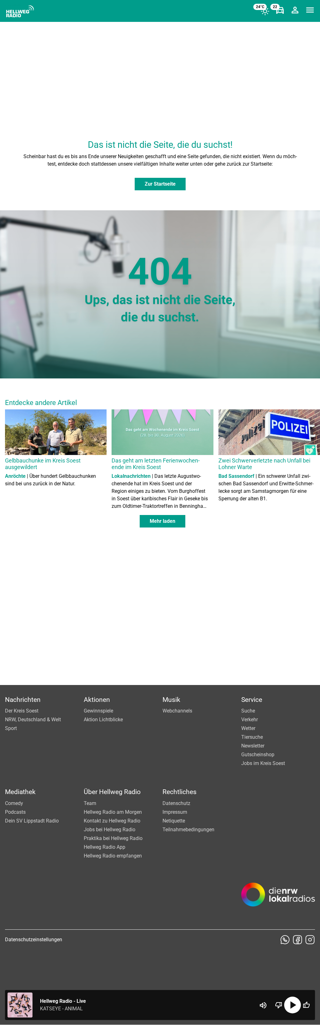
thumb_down (278, 1005)
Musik (171, 699)
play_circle (292, 1005)
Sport (11, 728)
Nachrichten (23, 699)
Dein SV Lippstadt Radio (32, 821)
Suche (248, 711)
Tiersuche (252, 737)
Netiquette (173, 821)
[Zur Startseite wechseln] (20, 11)
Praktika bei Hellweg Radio (113, 838)
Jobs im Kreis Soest (263, 763)
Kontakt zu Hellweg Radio (112, 821)
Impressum (174, 812)
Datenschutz (176, 803)
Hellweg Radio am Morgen (113, 812)
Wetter (248, 728)
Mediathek (20, 792)
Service (251, 699)
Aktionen (97, 699)
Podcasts (15, 812)
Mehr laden (162, 521)
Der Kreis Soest (21, 711)
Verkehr (249, 719)
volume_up (263, 1005)
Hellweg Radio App (104, 847)
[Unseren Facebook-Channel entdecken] (297, 940)
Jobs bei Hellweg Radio (109, 829)
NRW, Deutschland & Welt (33, 719)
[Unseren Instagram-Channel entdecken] (310, 940)
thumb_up (306, 1005)
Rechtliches (179, 792)
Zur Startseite (160, 184)
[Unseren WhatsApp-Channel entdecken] (285, 940)
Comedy (14, 803)
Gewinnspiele (98, 711)
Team (90, 803)
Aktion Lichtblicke (103, 719)
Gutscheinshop (257, 755)
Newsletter (252, 746)
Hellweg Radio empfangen (113, 856)
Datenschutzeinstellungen (33, 939)
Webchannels (177, 711)
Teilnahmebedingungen (188, 829)
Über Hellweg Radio (112, 792)
